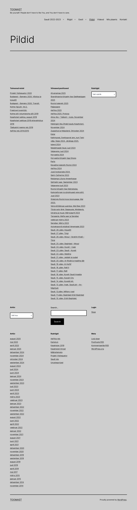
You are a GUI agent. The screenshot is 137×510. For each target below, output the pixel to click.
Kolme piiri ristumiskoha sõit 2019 (24, 114)
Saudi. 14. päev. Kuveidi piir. (62, 281)
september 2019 (17, 458)
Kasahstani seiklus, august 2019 (23, 117)
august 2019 (15, 462)
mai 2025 (14, 342)
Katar (53, 134)
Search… (54, 308)
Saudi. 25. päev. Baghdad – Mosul (65, 244)
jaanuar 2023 (15, 404)
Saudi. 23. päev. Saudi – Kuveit (63, 250)
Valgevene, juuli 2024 (60, 151)
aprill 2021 (14, 445)
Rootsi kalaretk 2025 (59, 103)
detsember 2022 (17, 407)
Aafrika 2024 (56, 168)
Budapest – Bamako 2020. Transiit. (25, 103)
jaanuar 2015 (15, 479)
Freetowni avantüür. (18, 110)
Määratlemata (56, 352)
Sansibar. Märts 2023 (60, 223)
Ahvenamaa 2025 (58, 93)
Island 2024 (56, 144)
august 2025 (15, 339)
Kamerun (54, 342)
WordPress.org (97, 349)
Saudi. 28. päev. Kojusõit (61, 230)
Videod (100, 19)
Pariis (53, 161)
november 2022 (17, 410)
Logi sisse (95, 339)
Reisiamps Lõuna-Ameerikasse (63, 179)
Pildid (92, 19)
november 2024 (17, 356)
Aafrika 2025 (56, 110)
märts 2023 (15, 397)
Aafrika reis (55, 339)
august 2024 (15, 366)
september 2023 (17, 383)
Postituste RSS (97, 342)
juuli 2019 (14, 465)
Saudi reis (55, 359)
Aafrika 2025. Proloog (60, 114)
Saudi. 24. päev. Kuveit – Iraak (63, 247)
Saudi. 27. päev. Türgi (59, 233)
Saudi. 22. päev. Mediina (61, 254)
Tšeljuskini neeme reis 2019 (21, 127)
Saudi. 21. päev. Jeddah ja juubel (64, 257)
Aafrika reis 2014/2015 (19, 131)
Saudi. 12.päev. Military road (62, 292)
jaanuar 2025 (15, 349)
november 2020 (17, 451)
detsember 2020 (17, 448)
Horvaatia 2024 (57, 155)
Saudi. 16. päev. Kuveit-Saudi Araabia (66, 274)
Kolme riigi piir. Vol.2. (18, 107)
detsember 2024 (17, 352)
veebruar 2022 (16, 427)
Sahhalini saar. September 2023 (64, 182)
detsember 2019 (17, 455)
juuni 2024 (14, 373)
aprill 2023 (14, 393)
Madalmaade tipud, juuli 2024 (63, 148)
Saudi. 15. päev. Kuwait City (62, 278)
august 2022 (15, 417)
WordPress (121, 500)
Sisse (93, 312)
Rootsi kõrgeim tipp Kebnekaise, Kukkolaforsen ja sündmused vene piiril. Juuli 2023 (67, 192)
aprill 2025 (14, 345)
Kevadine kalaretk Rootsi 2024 (64, 165)
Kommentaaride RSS (100, 345)
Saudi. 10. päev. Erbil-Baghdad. (64, 298)
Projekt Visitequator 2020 (21, 93)
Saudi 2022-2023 (52, 19)
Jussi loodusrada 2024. (60, 172)
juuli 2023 (14, 386)
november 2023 (17, 380)
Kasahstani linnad (58, 349)
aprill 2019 (14, 469)
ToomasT (16, 9)
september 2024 (17, 363)
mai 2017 (14, 472)
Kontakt (123, 19)
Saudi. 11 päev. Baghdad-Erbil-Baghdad (67, 295)
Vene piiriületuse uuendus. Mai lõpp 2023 (68, 206)
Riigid (69, 19)
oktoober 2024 (16, 359)
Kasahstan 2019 (57, 345)
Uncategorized (57, 363)
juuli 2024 (14, 369)
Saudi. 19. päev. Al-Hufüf (61, 264)
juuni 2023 (14, 390)
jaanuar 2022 (15, 431)
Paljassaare (55, 107)
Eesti (81, 19)
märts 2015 (15, 475)
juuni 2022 (14, 421)
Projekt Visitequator (59, 356)
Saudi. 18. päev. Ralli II (60, 268)
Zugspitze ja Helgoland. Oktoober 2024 (67, 131)
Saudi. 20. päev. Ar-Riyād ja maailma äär (67, 261)
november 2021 (16, 434)
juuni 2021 (14, 441)
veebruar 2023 (16, 400)
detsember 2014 (17, 482)
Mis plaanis (112, 19)
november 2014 (16, 486)
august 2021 (15, 438)
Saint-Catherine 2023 (60, 175)
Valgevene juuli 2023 (59, 185)
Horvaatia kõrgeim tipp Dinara (63, 158)
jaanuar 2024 (15, 376)
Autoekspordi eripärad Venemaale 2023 (67, 226)
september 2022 (17, 414)
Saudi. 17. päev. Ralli (59, 271)
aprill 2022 (14, 424)
